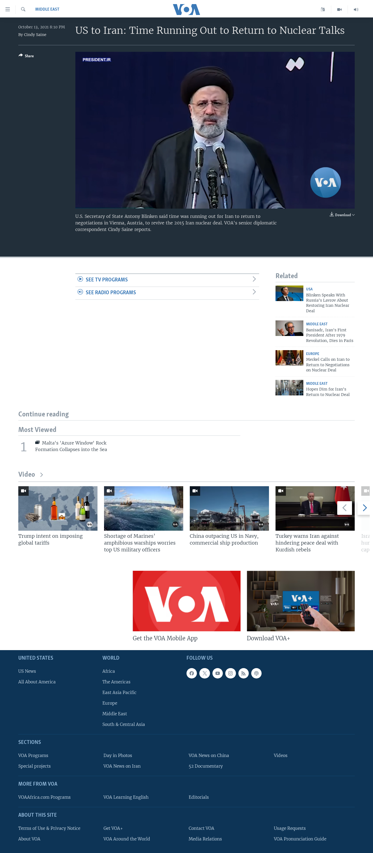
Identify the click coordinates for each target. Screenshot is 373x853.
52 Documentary (206, 766)
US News (27, 671)
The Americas (116, 681)
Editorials (199, 797)
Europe (312, 354)
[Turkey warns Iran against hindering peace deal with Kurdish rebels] (315, 508)
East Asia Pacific (119, 692)
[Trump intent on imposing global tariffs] (57, 508)
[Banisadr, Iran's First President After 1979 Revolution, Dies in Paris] (289, 328)
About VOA (29, 839)
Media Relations (205, 839)
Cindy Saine (35, 34)
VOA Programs (33, 755)
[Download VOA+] (301, 601)
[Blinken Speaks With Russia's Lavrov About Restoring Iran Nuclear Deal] (289, 293)
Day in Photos (117, 755)
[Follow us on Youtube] (217, 673)
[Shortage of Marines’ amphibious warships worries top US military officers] (143, 508)
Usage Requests (290, 828)
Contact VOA (201, 828)
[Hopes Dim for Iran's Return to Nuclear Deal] (289, 387)
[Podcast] (256, 673)
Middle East (47, 9)
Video (26, 475)
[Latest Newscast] (356, 9)
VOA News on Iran (122, 766)
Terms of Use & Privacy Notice (49, 828)
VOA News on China (209, 755)
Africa (108, 671)
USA (309, 289)
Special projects (34, 766)
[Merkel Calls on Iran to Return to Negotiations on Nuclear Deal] (289, 358)
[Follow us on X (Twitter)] (204, 673)
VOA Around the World (126, 839)
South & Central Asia (123, 724)
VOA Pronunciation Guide (300, 839)
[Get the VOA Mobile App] (187, 601)
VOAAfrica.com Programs (44, 797)
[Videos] (339, 9)
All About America (37, 681)
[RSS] (243, 673)
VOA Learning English (126, 797)
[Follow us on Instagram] (230, 673)
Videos (281, 755)
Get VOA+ (113, 828)
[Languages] (323, 9)
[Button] (26, 57)
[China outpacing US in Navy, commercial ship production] (229, 508)
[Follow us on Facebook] (192, 673)
